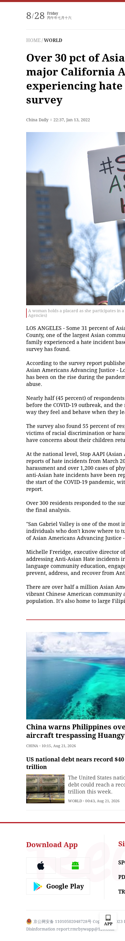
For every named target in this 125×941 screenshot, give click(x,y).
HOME (33, 40)
